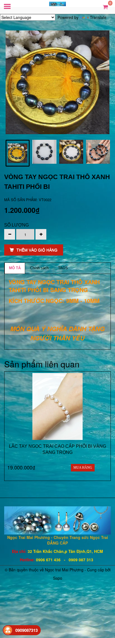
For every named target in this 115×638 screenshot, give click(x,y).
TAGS (63, 268)
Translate (98, 17)
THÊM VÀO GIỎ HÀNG (37, 250)
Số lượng (16, 225)
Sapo (57, 578)
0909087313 (26, 630)
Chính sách (39, 268)
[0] (105, 7)
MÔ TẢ (15, 268)
